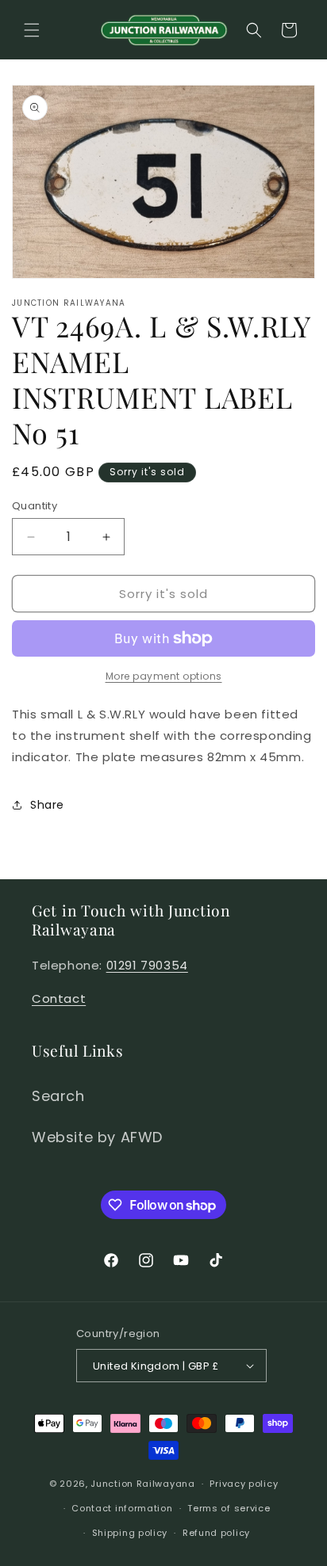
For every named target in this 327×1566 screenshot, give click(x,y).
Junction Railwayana (142, 1483)
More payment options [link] (164, 676)
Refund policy (216, 1532)
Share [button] (47, 805)
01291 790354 (147, 965)
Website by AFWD (97, 1137)
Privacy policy (244, 1483)
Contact (59, 998)
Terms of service (228, 1508)
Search (58, 1096)
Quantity (34, 505)
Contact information (121, 1508)
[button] (31, 30)
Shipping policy (130, 1532)
